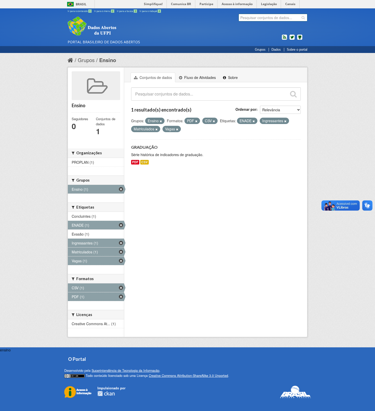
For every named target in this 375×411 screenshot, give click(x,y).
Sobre (232, 77)
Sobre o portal (297, 49)
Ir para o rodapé (150, 11)
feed (284, 39)
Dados (276, 49)
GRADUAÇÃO (144, 147)
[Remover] (161, 121)
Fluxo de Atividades (199, 77)
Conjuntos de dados (155, 77)
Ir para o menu (103, 11)
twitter (292, 39)
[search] (303, 17)
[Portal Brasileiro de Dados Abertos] (122, 27)
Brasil (81, 4)
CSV (144, 162)
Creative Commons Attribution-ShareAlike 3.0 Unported (188, 375)
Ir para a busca (126, 11)
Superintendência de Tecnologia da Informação (125, 370)
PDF (135, 162)
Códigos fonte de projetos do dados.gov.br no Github (299, 39)
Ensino (107, 60)
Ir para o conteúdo (79, 11)
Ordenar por (245, 109)
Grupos (260, 49)
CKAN (106, 393)
